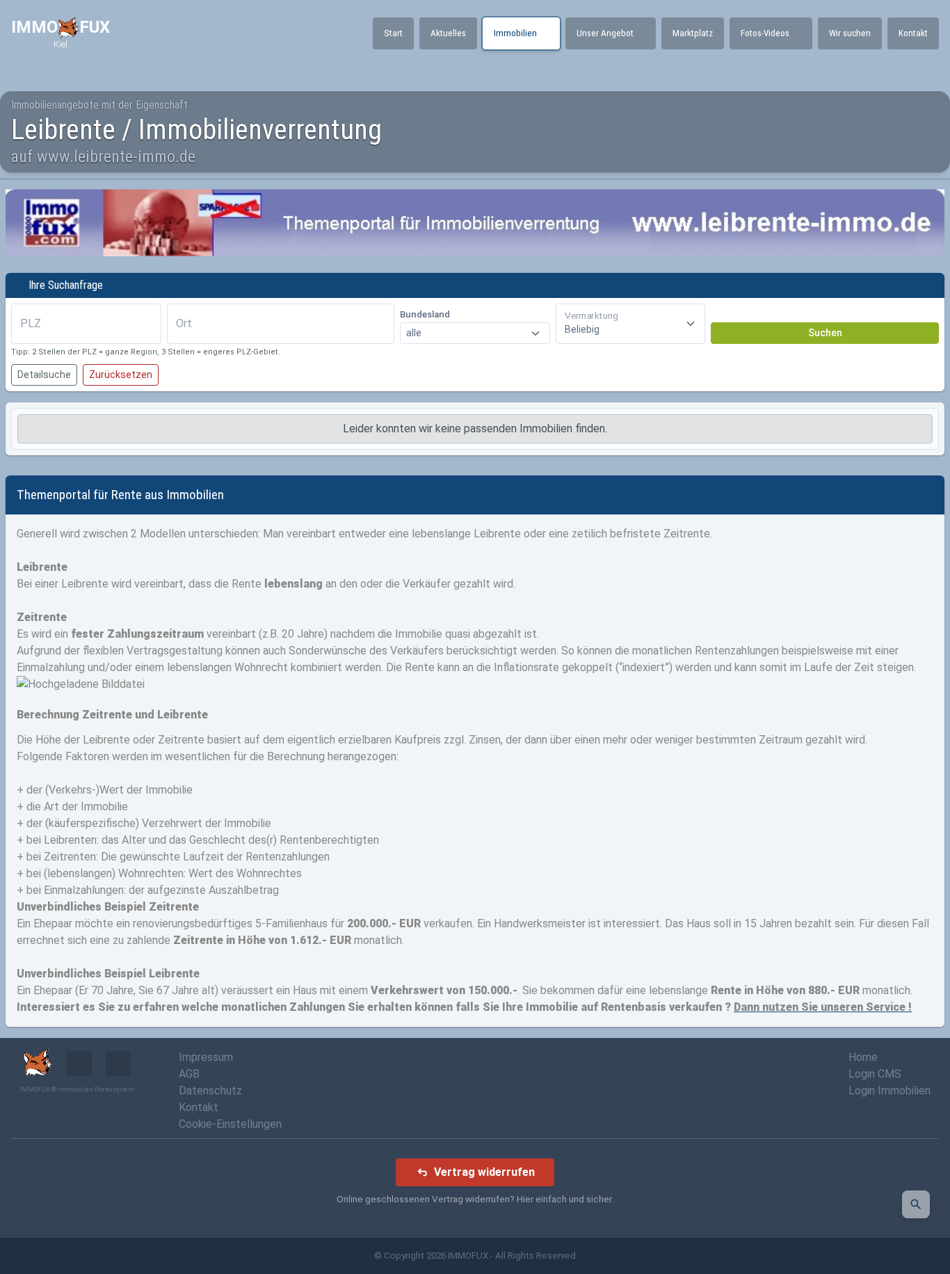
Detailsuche (44, 374)
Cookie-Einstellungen (230, 1124)
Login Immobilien (889, 1090)
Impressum (206, 1057)
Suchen (825, 332)
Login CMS (874, 1073)
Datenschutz (210, 1090)
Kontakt (198, 1107)
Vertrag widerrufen (484, 1172)
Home (863, 1057)
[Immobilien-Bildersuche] (916, 1204)
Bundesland (425, 314)
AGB (189, 1073)
